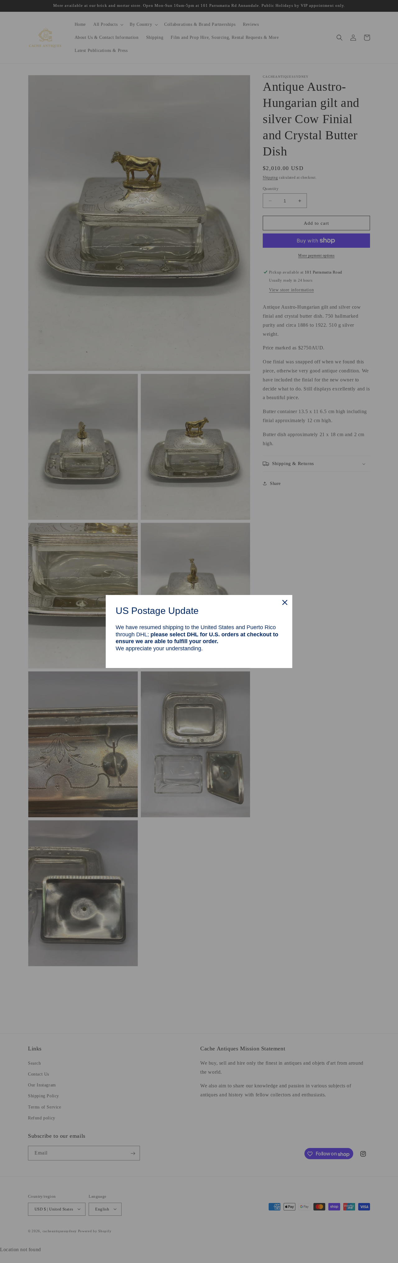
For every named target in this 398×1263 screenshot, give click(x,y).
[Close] (284, 602)
